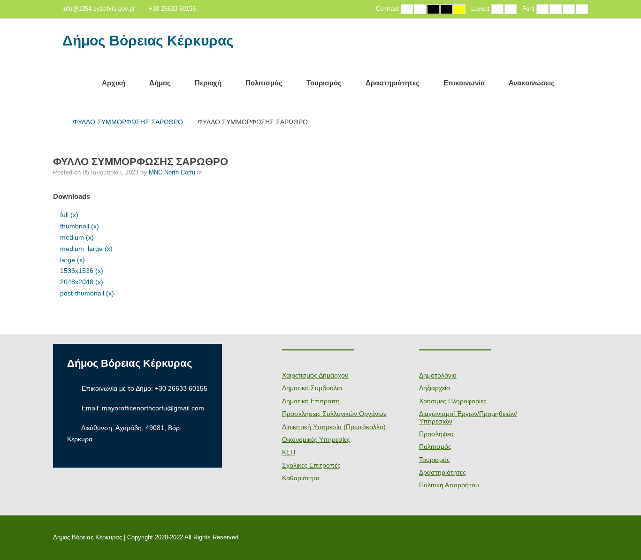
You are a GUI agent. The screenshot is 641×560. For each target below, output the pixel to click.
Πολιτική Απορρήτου (449, 485)
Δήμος (160, 83)
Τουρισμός (324, 83)
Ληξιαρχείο (434, 388)
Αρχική (113, 83)
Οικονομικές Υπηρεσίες (316, 439)
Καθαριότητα (301, 478)
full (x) (69, 215)
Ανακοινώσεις (532, 83)
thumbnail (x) (79, 226)
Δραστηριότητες (393, 83)
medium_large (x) (86, 248)
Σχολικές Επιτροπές (311, 465)
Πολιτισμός (263, 83)
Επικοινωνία (464, 83)
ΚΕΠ (288, 452)
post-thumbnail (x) (87, 293)
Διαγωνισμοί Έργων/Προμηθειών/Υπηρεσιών (468, 417)
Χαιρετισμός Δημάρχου (315, 375)
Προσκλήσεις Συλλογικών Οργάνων (334, 413)
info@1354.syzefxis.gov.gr (98, 9)
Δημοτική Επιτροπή (311, 401)
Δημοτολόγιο (438, 375)
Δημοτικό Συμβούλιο (312, 388)
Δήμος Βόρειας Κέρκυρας (148, 41)
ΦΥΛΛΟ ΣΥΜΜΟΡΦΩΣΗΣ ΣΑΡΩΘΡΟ (128, 122)
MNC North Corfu (173, 172)
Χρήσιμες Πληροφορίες (453, 401)
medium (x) (77, 237)
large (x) (72, 260)
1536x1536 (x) (81, 270)
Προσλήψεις (437, 434)
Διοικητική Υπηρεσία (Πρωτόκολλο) (334, 427)
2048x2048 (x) (81, 282)
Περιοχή (208, 83)
